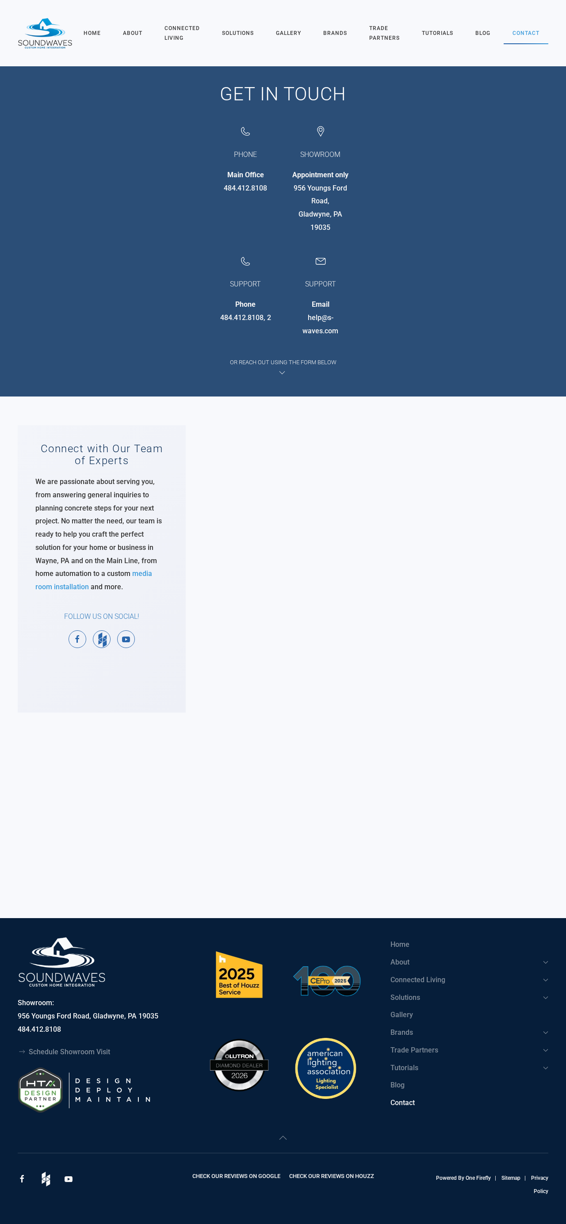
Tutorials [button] (437, 33)
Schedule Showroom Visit (69, 1052)
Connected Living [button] (182, 33)
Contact (525, 33)
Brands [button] (335, 33)
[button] (283, 1137)
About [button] (132, 33)
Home (92, 33)
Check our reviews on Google (236, 1176)
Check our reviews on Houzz (331, 1176)
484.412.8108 (245, 188)
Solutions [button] (238, 33)
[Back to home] (46, 33)
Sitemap (510, 1178)
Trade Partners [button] (384, 33)
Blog (482, 33)
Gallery (288, 33)
